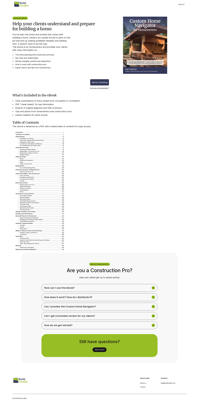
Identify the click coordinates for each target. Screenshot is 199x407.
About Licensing (99, 82)
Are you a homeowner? (99, 88)
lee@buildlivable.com (168, 383)
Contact (142, 387)
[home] (21, 4)
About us (181, 4)
